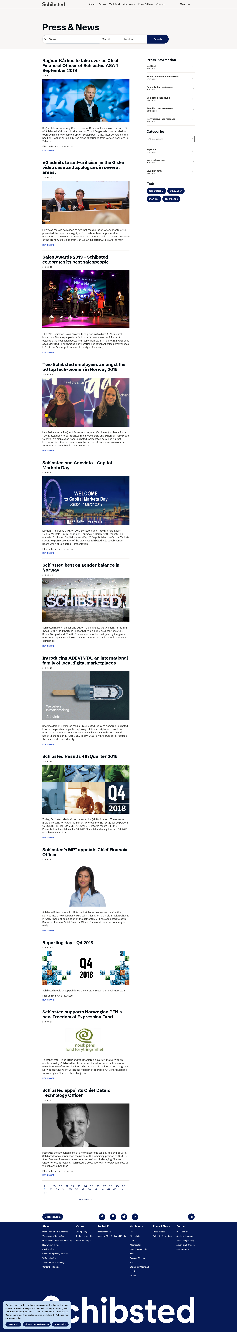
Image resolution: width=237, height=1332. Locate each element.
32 (51, 1189)
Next (90, 1199)
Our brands (129, 4)
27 (104, 1186)
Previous (83, 1199)
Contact (160, 4)
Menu (185, 4)
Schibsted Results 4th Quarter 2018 (80, 756)
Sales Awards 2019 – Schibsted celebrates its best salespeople (75, 259)
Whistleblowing (49, 1258)
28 (110, 1186)
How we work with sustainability (57, 1240)
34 (63, 1189)
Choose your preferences (37, 1324)
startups (154, 198)
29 (117, 1186)
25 (91, 1186)
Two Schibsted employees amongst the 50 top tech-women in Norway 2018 (83, 367)
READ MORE (48, 150)
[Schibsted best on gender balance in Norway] (85, 599)
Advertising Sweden (186, 1245)
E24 (120, 49)
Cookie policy (60, 1324)
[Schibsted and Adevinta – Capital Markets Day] (85, 500)
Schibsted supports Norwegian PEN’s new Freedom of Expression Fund (82, 1014)
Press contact (183, 1232)
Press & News (145, 4)
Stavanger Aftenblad (139, 1267)
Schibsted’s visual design (53, 1262)
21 (66, 1186)
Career (102, 4)
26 (98, 1186)
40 (102, 1189)
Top (191, 1216)
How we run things (50, 1245)
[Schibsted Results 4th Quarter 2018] (85, 789)
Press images (159, 1232)
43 (121, 1189)
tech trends (171, 198)
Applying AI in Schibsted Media (112, 1236)
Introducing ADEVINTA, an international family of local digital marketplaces (85, 660)
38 (89, 1189)
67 (45, 1192)
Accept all (13, 1324)
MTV (132, 1253)
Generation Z (156, 191)
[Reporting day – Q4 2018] (85, 967)
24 (85, 1186)
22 (72, 1186)
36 (76, 1189)
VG (131, 1232)
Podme (133, 1275)
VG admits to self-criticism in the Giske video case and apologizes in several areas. (83, 167)
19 (54, 1186)
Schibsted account (185, 1236)
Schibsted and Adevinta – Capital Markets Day (77, 465)
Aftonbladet (135, 1236)
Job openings (82, 1232)
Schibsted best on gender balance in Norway (80, 567)
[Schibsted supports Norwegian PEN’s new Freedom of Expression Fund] (85, 1039)
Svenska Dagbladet (139, 1249)
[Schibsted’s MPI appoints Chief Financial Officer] (85, 884)
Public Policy (48, 1249)
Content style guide (51, 1267)
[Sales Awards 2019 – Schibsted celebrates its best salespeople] (85, 299)
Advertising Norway (185, 1240)
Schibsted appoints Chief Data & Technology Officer (76, 1093)
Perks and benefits (84, 1236)
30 (123, 1186)
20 (60, 1186)
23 (79, 1186)
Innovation (176, 191)
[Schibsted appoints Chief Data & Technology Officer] (85, 1125)
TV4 (132, 1240)
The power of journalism (53, 1236)
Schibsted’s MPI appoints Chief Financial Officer (85, 852)
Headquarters (183, 1249)
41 (108, 1189)
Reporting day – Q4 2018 (67, 942)
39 (95, 1189)
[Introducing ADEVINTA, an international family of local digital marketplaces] (85, 695)
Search (158, 39)
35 (70, 1189)
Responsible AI (104, 1232)
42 (114, 1189)
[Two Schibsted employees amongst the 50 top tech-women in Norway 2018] (85, 402)
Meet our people (83, 1240)
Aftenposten (135, 1245)
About (92, 4)
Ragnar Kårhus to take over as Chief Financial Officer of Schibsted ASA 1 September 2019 (80, 65)
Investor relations (64, 147)
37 (82, 1189)
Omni (132, 1271)
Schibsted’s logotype (162, 1236)
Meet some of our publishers (55, 1232)
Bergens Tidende (137, 1258)
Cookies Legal (52, 1216)
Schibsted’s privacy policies (55, 1253)
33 (57, 1189)
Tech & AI (114, 4)
